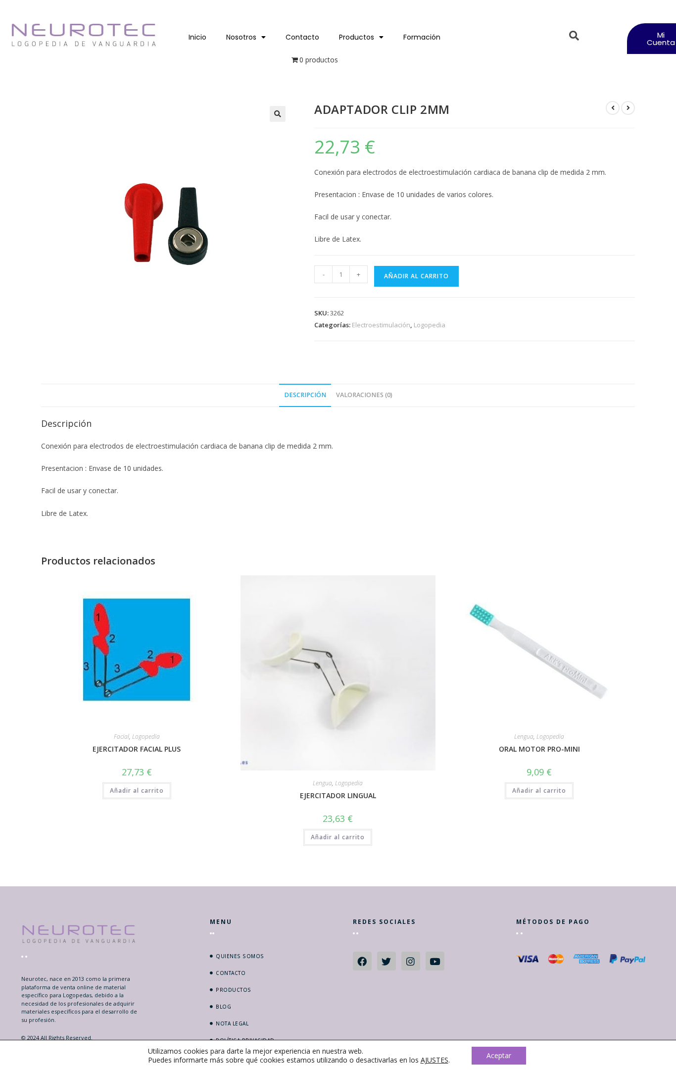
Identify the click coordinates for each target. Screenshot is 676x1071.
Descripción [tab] (305, 395)
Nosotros (241, 37)
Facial (121, 736)
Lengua (322, 783)
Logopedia (429, 324)
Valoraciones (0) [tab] (364, 395)
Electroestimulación (381, 324)
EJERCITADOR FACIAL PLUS (137, 749)
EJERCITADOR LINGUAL (338, 795)
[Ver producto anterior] (613, 108)
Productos (356, 37)
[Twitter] (386, 961)
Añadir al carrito (416, 276)
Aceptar (498, 1055)
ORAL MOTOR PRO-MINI (539, 749)
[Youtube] (435, 961)
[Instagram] (410, 961)
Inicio (197, 37)
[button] (278, 114)
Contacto (302, 37)
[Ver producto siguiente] (628, 108)
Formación (421, 37)
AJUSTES (434, 1060)
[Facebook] (362, 961)
